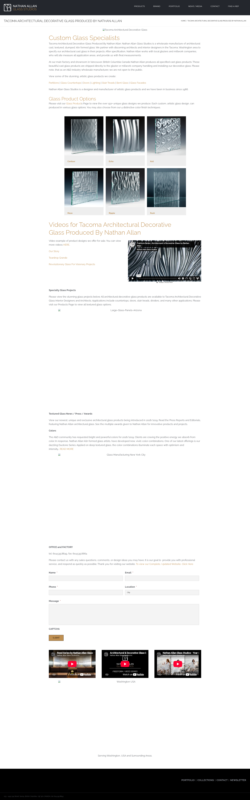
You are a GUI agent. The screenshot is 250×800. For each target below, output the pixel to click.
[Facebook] (4, 778)
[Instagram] (15, 778)
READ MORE (67, 449)
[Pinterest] (19, 778)
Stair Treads (108, 82)
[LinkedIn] (26, 778)
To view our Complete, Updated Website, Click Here (164, 564)
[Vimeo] (23, 778)
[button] (245, 6)
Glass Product (73, 103)
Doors (86, 82)
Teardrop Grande (58, 257)
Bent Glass (122, 82)
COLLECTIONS (205, 780)
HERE (66, 244)
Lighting (95, 82)
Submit (56, 638)
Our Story (54, 251)
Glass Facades (138, 82)
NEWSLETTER (238, 780)
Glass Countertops (71, 82)
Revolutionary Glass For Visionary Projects (72, 264)
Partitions (54, 82)
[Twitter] (8, 778)
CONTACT (222, 780)
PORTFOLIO (188, 780)
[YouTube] (12, 778)
